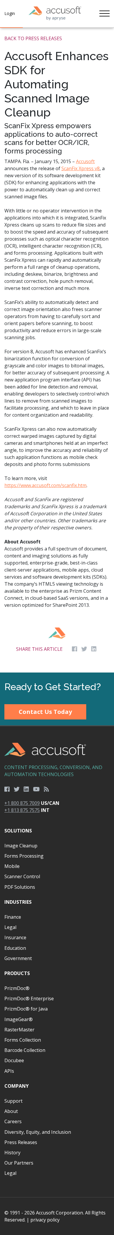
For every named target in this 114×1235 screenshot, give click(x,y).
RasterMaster (19, 1029)
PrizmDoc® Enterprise (29, 998)
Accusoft (85, 161)
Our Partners (18, 1163)
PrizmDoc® (17, 988)
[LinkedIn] (26, 789)
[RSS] (46, 789)
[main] (57, 350)
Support (13, 1101)
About (11, 1111)
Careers (13, 1121)
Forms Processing (24, 856)
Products (17, 973)
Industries (18, 902)
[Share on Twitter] (84, 649)
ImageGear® (18, 1019)
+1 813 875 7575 (22, 810)
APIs (9, 1071)
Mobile (12, 866)
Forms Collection (22, 1040)
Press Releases (20, 1142)
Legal (10, 927)
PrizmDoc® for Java (26, 1009)
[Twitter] (17, 789)
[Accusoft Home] (55, 13)
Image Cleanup (20, 845)
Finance (12, 917)
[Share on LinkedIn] (93, 649)
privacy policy (45, 1220)
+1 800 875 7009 (22, 803)
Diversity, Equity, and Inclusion (37, 1132)
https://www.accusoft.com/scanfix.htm (45, 485)
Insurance (15, 937)
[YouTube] (36, 789)
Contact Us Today (45, 712)
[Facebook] (7, 789)
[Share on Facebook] (74, 649)
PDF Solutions (19, 887)
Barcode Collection (24, 1050)
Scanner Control (22, 876)
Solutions (18, 830)
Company (16, 1086)
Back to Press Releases (33, 38)
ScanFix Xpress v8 (80, 168)
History (12, 1152)
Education (15, 948)
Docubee (14, 1060)
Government (18, 958)
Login (9, 13)
